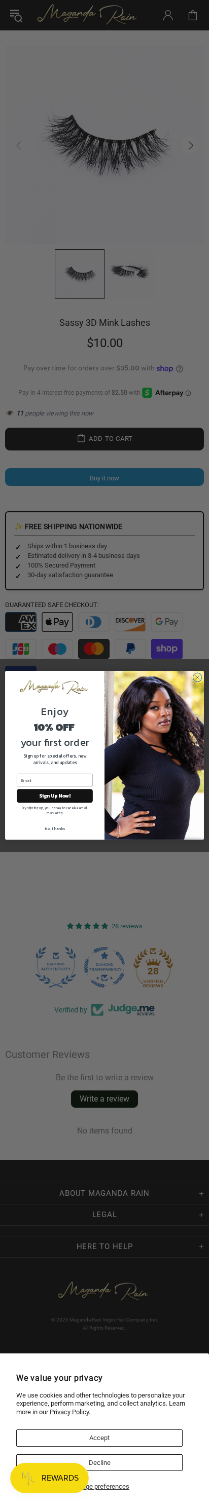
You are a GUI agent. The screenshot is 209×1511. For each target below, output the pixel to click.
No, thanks (55, 829)
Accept (99, 1438)
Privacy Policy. (70, 1412)
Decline (100, 1462)
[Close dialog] (197, 677)
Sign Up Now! (55, 796)
